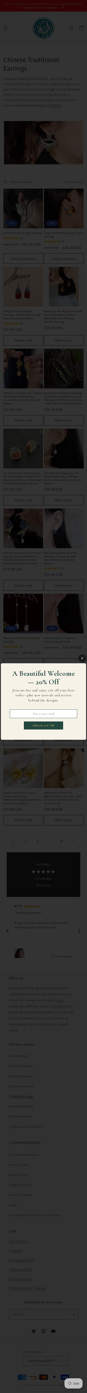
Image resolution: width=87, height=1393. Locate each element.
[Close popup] (82, 658)
